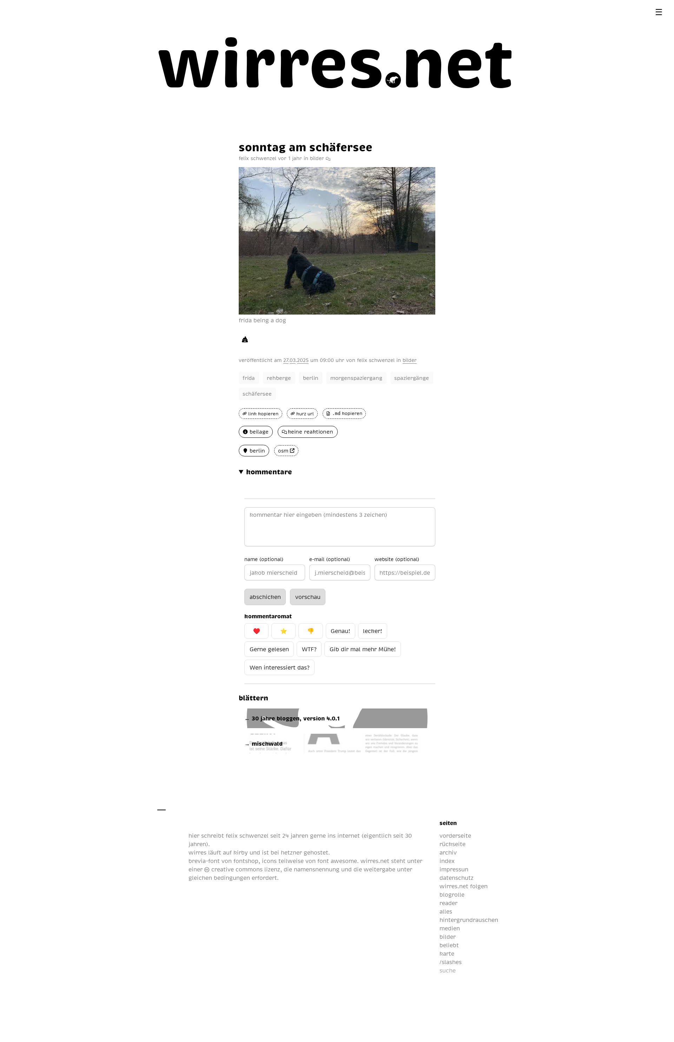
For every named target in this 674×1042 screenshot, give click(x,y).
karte (447, 953)
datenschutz (457, 878)
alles (446, 911)
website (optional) (397, 559)
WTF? (309, 649)
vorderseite (455, 835)
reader (448, 903)
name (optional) (263, 559)
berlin (310, 378)
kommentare (269, 471)
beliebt (449, 945)
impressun (454, 869)
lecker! (372, 631)
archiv (448, 852)
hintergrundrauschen (469, 920)
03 (293, 360)
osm (283, 450)
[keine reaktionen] (328, 158)
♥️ (257, 631)
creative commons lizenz (245, 869)
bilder (317, 158)
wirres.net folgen (464, 886)
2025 (303, 360)
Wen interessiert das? (280, 667)
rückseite (452, 844)
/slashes (451, 962)
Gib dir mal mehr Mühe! (363, 649)
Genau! (340, 631)
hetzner (291, 852)
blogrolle (452, 894)
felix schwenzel (376, 360)
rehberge (279, 378)
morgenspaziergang (356, 378)
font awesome (337, 861)
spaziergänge (411, 378)
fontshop (245, 861)
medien (450, 928)
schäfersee (257, 393)
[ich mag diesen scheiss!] (245, 339)
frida (249, 378)
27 (286, 360)
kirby (240, 852)
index (447, 861)
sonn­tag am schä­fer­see (305, 146)
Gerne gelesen (269, 649)
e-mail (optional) (329, 559)
